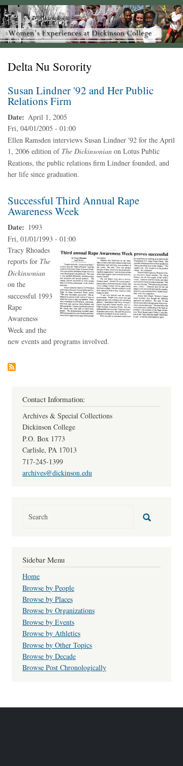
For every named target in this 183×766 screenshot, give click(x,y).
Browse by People (48, 588)
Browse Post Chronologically (64, 667)
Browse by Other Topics (57, 645)
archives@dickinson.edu (57, 473)
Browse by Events (48, 622)
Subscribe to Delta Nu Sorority (12, 367)
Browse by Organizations (58, 610)
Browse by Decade (49, 656)
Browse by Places (47, 599)
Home (31, 576)
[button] (114, 283)
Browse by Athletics (51, 633)
